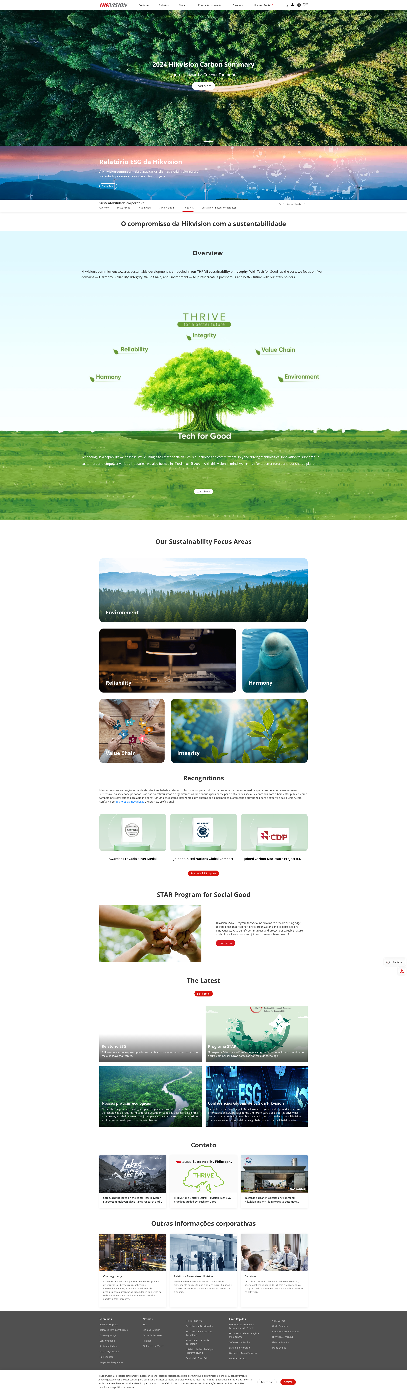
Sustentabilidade (109, 1346)
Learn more (226, 943)
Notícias (148, 1319)
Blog (145, 1324)
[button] (286, 6)
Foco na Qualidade (109, 1351)
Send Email (203, 993)
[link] (104, 208)
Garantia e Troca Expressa (243, 1353)
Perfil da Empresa (109, 1324)
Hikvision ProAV (262, 5)
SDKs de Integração (239, 1347)
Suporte (183, 5)
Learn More (203, 491)
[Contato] (402, 962)
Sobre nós (106, 1319)
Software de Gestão (239, 1342)
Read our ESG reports (203, 873)
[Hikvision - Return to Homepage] (114, 5)
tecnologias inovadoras (130, 801)
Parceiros (237, 5)
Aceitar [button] (288, 1382)
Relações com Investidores (114, 1329)
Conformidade (107, 1340)
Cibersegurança (108, 1335)
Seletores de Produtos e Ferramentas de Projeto (241, 1326)
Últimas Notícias (151, 1329)
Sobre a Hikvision (294, 204)
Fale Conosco (106, 1356)
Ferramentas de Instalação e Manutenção (244, 1335)
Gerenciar (267, 1382)
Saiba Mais (108, 186)
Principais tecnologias (210, 5)
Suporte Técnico (237, 1358)
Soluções (164, 5)
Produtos (144, 5)
